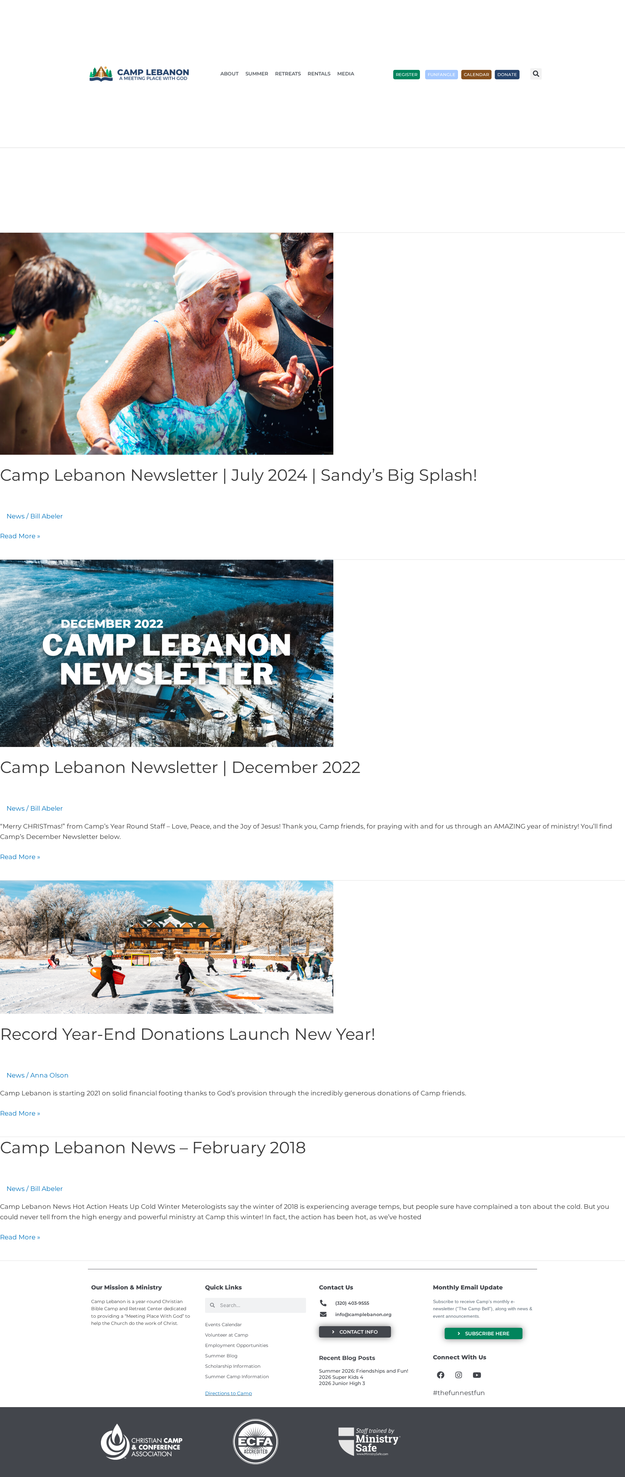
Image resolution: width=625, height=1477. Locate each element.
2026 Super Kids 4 (341, 1377)
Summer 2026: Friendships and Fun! (363, 1371)
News (16, 516)
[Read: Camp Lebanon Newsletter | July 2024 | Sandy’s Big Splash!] (166, 343)
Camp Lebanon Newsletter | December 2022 (180, 767)
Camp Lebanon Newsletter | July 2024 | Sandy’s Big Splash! (238, 475)
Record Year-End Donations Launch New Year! (187, 1034)
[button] (536, 74)
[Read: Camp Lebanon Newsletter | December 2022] (166, 653)
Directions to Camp (228, 1393)
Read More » (20, 535)
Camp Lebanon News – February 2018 (153, 1147)
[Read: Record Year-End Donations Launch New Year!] (166, 947)
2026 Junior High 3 (342, 1383)
